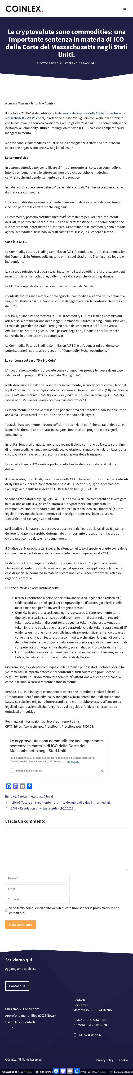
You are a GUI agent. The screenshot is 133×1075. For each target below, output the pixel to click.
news (33, 796)
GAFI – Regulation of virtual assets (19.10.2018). (42, 808)
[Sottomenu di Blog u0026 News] (56, 1016)
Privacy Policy (104, 1060)
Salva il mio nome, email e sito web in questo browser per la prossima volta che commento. (64, 910)
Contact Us (17, 986)
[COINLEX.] (24, 8)
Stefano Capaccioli (80, 63)
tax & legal (45, 796)
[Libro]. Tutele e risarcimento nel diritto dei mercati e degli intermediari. (60, 802)
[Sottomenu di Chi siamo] (20, 1009)
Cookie (123, 1060)
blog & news (19, 796)
